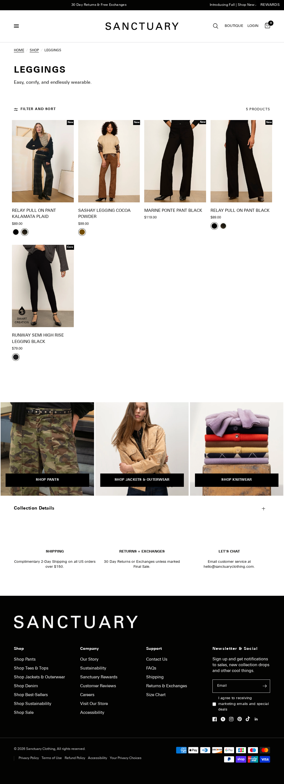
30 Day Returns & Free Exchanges (82, 5)
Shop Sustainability (32, 704)
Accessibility (92, 713)
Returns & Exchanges (166, 686)
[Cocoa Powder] (82, 232)
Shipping (155, 677)
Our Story (89, 660)
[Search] (215, 26)
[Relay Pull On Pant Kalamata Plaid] (43, 161)
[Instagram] (232, 719)
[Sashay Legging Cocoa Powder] (109, 161)
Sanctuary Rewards (98, 677)
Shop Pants (25, 660)
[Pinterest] (241, 719)
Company (89, 649)
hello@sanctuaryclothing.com (229, 567)
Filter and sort (38, 109)
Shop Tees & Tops (31, 668)
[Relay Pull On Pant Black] (241, 161)
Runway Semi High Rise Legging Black (38, 339)
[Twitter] (224, 719)
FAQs (151, 668)
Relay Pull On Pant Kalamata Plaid (34, 214)
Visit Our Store (94, 704)
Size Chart (156, 695)
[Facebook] (216, 719)
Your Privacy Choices (125, 758)
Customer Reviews (98, 686)
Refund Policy (75, 758)
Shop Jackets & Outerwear (39, 677)
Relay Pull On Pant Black (240, 211)
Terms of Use (52, 758)
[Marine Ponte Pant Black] (175, 161)
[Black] (16, 232)
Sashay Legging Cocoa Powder (104, 214)
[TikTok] (249, 719)
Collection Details (34, 508)
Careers (87, 695)
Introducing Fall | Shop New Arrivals (223, 5)
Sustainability (93, 668)
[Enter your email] (264, 686)
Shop (19, 649)
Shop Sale (24, 713)
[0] (266, 26)
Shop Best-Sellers (31, 695)
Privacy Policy (29, 758)
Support (154, 649)
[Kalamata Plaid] (25, 232)
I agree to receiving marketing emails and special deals (243, 704)
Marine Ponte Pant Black (173, 211)
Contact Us (156, 660)
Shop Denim (26, 686)
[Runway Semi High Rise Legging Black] (43, 286)
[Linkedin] (257, 719)
